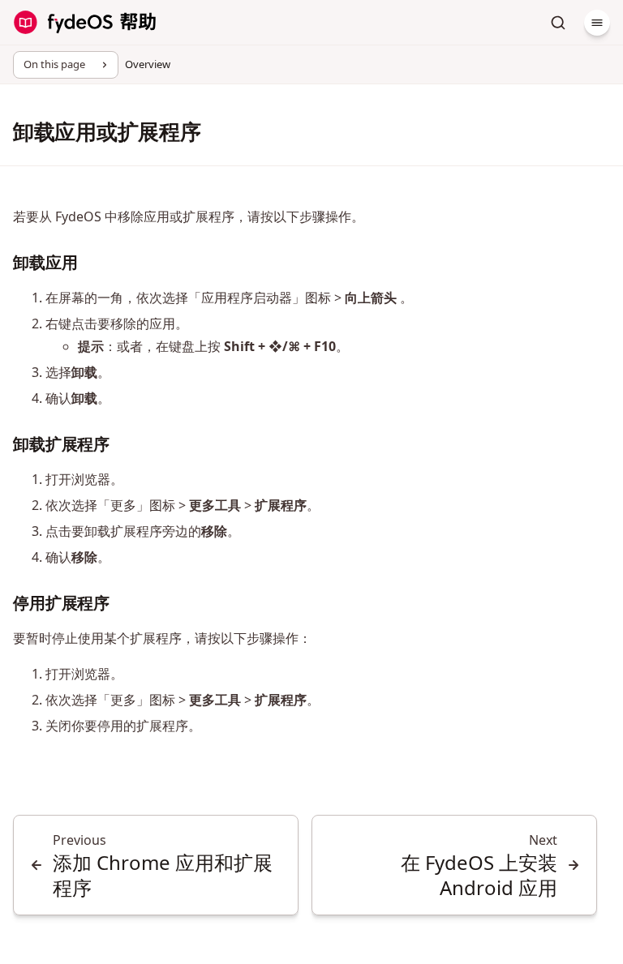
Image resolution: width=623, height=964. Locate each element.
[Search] (558, 22)
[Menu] (597, 23)
